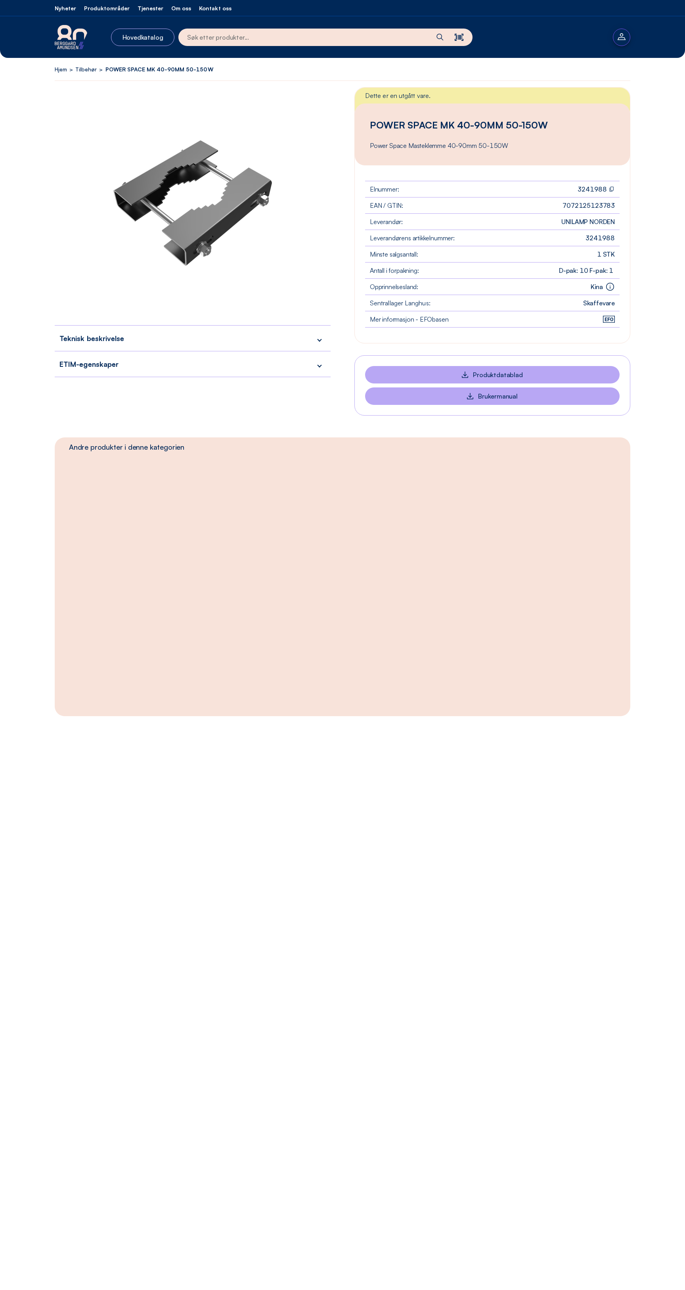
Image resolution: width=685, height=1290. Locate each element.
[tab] (126, 446)
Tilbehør (86, 69)
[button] (193, 338)
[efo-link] (609, 319)
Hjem (61, 69)
